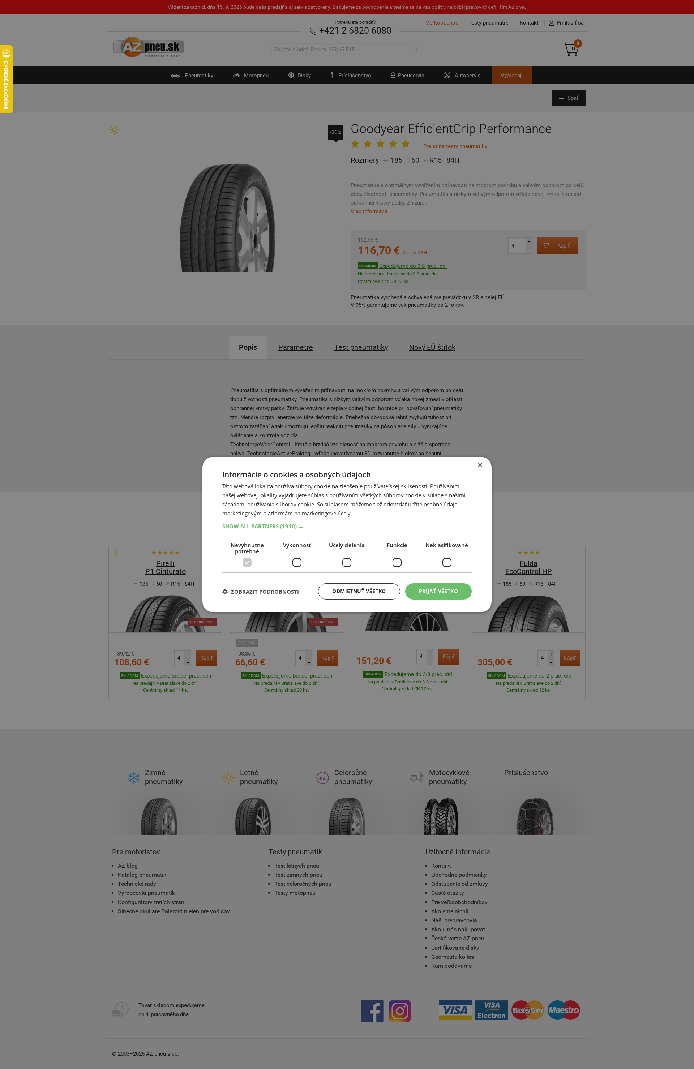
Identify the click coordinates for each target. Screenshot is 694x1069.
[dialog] (347, 534)
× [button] (480, 465)
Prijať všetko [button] (438, 591)
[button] (347, 526)
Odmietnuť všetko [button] (359, 591)
